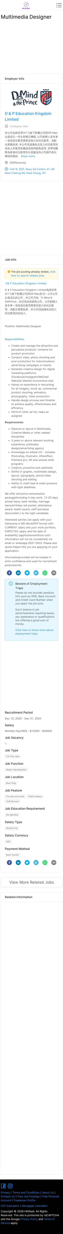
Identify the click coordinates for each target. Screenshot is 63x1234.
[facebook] (9, 573)
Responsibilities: (14, 339)
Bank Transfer (12, 855)
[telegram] (36, 573)
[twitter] (27, 573)
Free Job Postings (28, 1196)
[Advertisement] (31, 46)
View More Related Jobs (31, 882)
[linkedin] (18, 573)
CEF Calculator (10, 1205)
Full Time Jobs (12, 756)
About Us (48, 1192)
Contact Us (8, 1196)
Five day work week (15, 796)
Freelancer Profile (24, 1200)
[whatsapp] (44, 573)
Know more (28, 156)
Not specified (12, 815)
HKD (8, 841)
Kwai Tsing (11, 783)
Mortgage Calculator (34, 1205)
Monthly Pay (12, 828)
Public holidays (35, 796)
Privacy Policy (29, 1219)
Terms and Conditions (26, 1192)
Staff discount (12, 801)
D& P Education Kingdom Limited (26, 283)
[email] (53, 573)
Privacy (5, 1192)
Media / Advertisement (16, 769)
